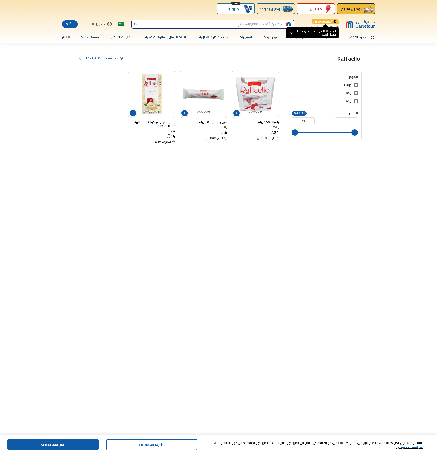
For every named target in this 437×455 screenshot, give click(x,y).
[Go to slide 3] (256, 112)
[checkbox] (356, 85)
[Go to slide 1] (261, 112)
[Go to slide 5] (252, 112)
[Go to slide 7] (145, 112)
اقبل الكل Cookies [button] (53, 444)
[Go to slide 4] (254, 112)
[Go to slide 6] (249, 112)
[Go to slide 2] (258, 112)
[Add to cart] (236, 113)
